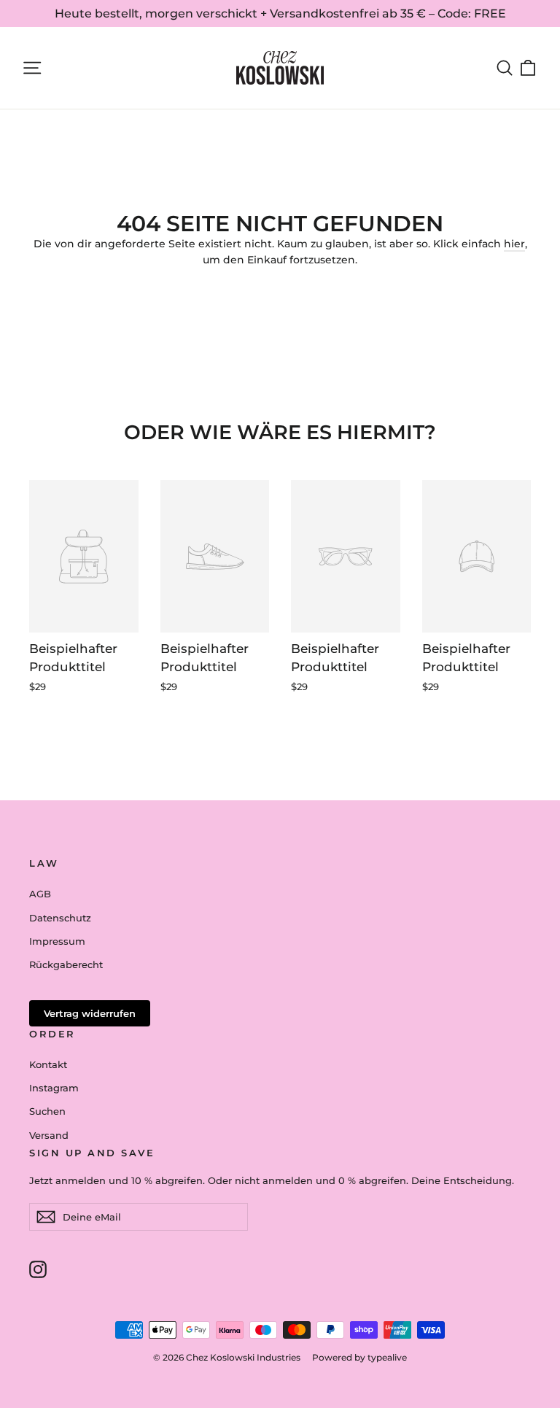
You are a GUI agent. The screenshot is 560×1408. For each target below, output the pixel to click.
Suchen (47, 1111)
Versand (49, 1135)
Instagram (54, 1088)
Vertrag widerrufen (90, 1013)
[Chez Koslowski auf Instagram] (38, 1268)
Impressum (57, 941)
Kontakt (48, 1064)
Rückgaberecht (66, 964)
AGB (40, 894)
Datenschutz (60, 918)
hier (514, 243)
